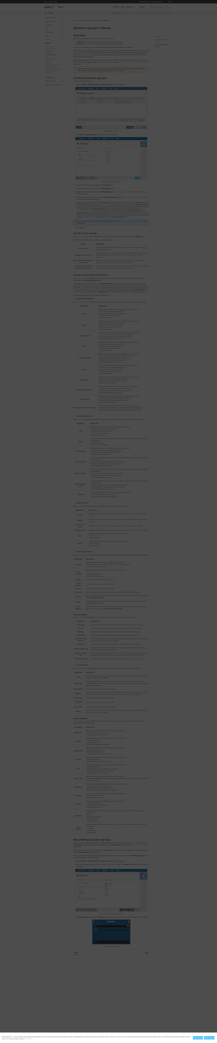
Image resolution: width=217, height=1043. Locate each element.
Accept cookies (209, 1038)
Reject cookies (198, 1038)
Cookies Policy (28, 1039)
